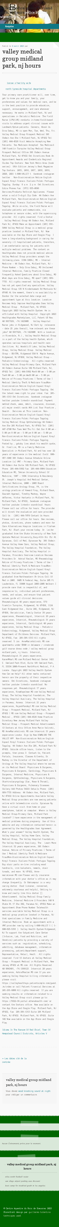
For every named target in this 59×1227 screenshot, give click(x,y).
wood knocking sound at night (35, 1091)
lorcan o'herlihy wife (19, 83)
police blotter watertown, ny (23, 14)
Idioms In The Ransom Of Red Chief (21, 1030)
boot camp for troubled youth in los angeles (25, 1185)
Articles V (41, 1033)
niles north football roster (16, 1176)
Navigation (9, 26)
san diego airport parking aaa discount (22, 1181)
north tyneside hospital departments (26, 89)
